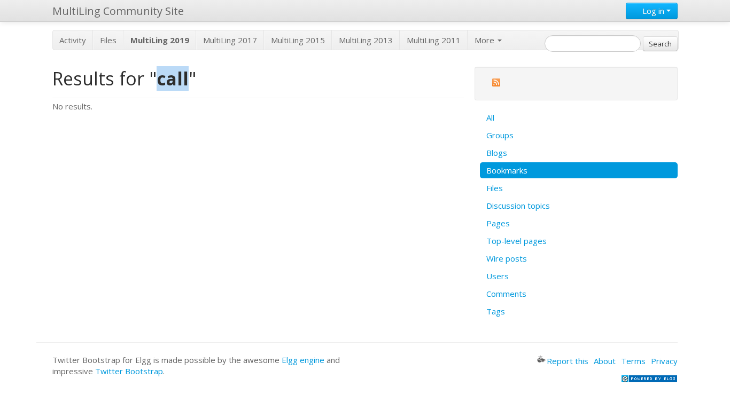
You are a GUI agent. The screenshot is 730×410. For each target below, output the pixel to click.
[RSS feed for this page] (496, 84)
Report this (567, 361)
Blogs (496, 152)
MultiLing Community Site (118, 11)
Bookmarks (506, 170)
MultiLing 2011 (434, 40)
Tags (495, 311)
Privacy (664, 361)
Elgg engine (303, 359)
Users (497, 276)
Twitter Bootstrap (129, 371)
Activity (72, 40)
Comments (506, 293)
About (605, 361)
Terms (633, 361)
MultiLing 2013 (366, 40)
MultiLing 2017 (230, 40)
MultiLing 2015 (298, 40)
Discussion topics (518, 205)
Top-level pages (516, 240)
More (485, 40)
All (490, 117)
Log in (653, 10)
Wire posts (506, 258)
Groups (500, 135)
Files (108, 40)
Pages (498, 223)
